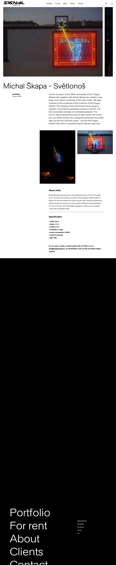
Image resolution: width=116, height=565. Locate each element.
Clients (72, 3)
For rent (57, 3)
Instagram (80, 524)
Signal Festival (82, 521)
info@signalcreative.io (57, 249)
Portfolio (49, 3)
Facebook (80, 527)
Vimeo (79, 530)
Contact (80, 3)
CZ (106, 3)
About (65, 3)
